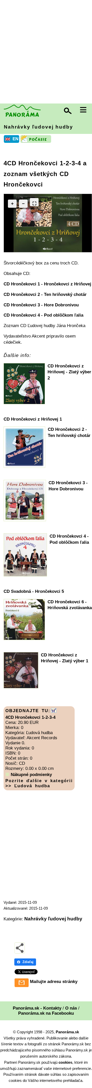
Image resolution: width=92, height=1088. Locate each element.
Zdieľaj (27, 962)
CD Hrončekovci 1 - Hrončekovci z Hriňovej (47, 284)
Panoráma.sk (67, 1032)
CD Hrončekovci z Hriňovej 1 (33, 419)
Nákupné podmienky (31, 774)
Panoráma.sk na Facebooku (46, 1013)
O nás (71, 1008)
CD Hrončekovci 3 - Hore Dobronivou (41, 305)
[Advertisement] (46, 52)
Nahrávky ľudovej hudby (38, 127)
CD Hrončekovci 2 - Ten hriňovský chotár (45, 294)
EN (15, 138)
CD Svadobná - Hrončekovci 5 (34, 591)
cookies (65, 1062)
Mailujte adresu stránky (53, 981)
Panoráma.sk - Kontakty (37, 1008)
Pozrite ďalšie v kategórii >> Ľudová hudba (39, 783)
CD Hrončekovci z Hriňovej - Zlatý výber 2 (69, 372)
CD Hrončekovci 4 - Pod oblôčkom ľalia (43, 315)
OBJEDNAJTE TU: (27, 710)
